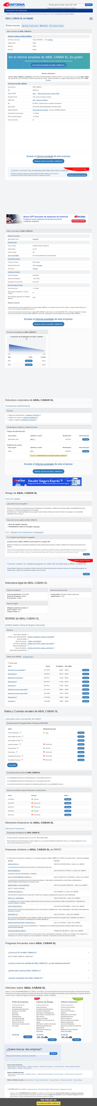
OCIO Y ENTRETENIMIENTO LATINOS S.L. (20, 877)
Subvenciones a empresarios (46, 1066)
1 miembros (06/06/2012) (29, 417)
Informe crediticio (12, 1066)
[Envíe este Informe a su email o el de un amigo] (91, 18)
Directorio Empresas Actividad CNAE (25, 14)
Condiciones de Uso (32, 1089)
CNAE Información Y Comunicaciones (73, 1074)
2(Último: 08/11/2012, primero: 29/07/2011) (41, 648)
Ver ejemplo (15, 1034)
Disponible (35, 239)
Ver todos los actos (28, 656)
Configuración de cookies (66, 1089)
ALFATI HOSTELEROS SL (15, 906)
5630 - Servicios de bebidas (40, 100)
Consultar (39, 265)
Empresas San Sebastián (66, 1080)
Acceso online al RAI (59, 1066)
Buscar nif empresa (21, 1066)
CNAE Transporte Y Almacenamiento (16, 1074)
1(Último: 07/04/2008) (34, 641)
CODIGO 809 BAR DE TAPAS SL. (17, 931)
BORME (20, 1068)
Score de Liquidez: (15, 524)
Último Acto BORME (13, 255)
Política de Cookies (54, 1089)
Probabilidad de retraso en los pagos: (21, 527)
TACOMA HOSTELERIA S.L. (15, 892)
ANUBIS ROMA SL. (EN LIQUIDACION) (18, 885)
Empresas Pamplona (54, 1080)
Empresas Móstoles (28, 1080)
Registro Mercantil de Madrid (40, 110)
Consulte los (48, 455)
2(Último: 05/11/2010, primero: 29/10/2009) (41, 643)
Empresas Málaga (77, 1080)
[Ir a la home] (14, 4)
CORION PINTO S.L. (13, 864)
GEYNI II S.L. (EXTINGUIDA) (16, 898)
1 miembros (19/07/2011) (32, 415)
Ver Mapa (50, 40)
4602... (35, 93)
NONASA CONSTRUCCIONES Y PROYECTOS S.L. (22, 922)
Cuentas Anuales (27, 1068)
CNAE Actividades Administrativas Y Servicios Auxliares (50, 1074)
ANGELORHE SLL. (13, 914)
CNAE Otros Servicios (31, 1074)
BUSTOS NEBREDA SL (14, 871)
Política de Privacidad (43, 1089)
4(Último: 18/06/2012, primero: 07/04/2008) (41, 637)
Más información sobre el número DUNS (48, 93)
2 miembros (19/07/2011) (28, 420)
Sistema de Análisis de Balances (72, 1066)
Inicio (13, 14)
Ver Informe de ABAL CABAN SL (48, 1103)
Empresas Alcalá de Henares (41, 1080)
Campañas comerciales (32, 1066)
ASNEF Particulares (12, 1068)
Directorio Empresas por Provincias (45, 14)
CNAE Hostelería (12, 1075)
